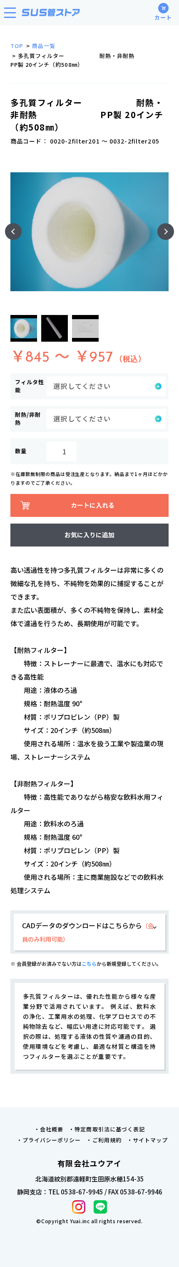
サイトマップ (150, 1140)
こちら (89, 963)
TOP (16, 46)
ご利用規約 (106, 1140)
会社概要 (51, 1129)
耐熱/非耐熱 (28, 418)
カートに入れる (92, 505)
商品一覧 (43, 46)
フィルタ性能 (29, 386)
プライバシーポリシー (51, 1140)
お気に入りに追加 (89, 534)
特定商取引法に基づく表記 (109, 1129)
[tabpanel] (89, 231)
